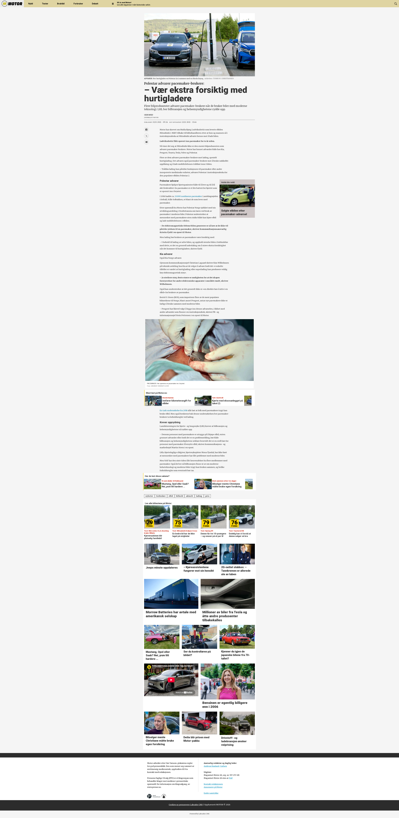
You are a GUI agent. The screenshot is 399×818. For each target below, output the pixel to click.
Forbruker (78, 3)
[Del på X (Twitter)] (146, 136)
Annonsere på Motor (213, 787)
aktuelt (189, 496)
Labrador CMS (196, 805)
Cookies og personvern (179, 805)
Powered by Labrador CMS (199, 814)
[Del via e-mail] (146, 142)
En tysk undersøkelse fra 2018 (173, 410)
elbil (171, 496)
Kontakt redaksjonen (213, 784)
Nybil (30, 3)
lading (199, 496)
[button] (247, 399)
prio (207, 496)
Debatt (95, 3)
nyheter (149, 496)
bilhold (179, 496)
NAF (231, 778)
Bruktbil (61, 3)
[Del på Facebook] (146, 129)
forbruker (161, 496)
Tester (45, 3)
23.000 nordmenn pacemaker (188, 196)
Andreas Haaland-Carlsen (215, 766)
